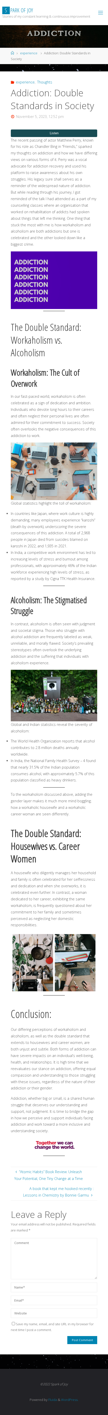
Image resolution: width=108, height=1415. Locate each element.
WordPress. (69, 1399)
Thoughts (44, 82)
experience (28, 53)
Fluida (52, 1399)
